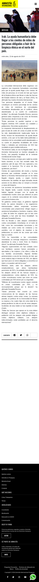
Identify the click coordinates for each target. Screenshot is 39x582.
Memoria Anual (6, 481)
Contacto (4, 488)
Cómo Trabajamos (7, 497)
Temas (4, 501)
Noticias (5, 30)
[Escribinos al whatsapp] (32, 577)
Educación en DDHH (8, 517)
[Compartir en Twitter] (21, 335)
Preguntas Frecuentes (10, 567)
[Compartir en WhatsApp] (27, 335)
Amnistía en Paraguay (8, 478)
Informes (4, 485)
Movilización (5, 513)
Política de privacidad (21, 569)
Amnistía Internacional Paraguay (9, 4)
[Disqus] (19, 369)
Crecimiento (5, 510)
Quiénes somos (6, 474)
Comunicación (6, 520)
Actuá (6, 536)
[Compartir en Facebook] (14, 335)
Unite (6, 555)
